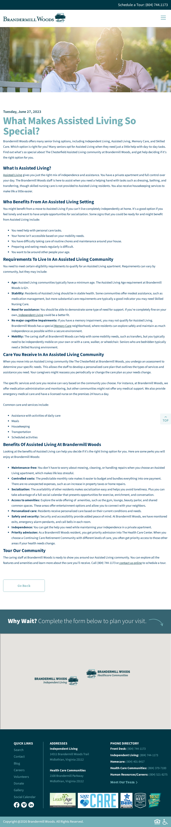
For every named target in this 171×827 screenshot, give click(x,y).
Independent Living (30, 315)
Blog (17, 763)
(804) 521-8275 (158, 774)
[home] (34, 17)
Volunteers (21, 777)
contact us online (130, 563)
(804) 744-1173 (136, 749)
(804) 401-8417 (135, 762)
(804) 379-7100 (157, 768)
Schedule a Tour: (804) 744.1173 (143, 4)
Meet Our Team (122, 782)
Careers (19, 770)
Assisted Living (12, 175)
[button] (163, 17)
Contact (19, 756)
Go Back (24, 585)
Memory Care (62, 326)
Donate (19, 783)
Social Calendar (25, 797)
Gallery (19, 790)
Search (19, 750)
